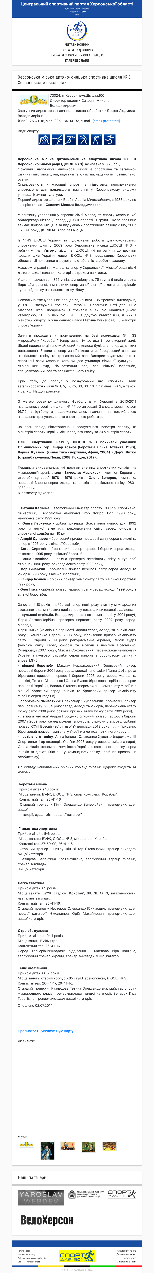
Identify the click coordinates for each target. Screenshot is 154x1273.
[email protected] (106, 121)
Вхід (77, 14)
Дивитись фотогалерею (77, 8)
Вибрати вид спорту (77, 50)
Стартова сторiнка (126, 1250)
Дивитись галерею (126, 1254)
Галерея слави (77, 60)
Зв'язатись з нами (77, 11)
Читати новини (77, 45)
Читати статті (129, 1258)
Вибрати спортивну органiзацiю (77, 55)
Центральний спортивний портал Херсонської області (77, 4)
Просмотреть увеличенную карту (46, 1031)
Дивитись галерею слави (29, 1262)
